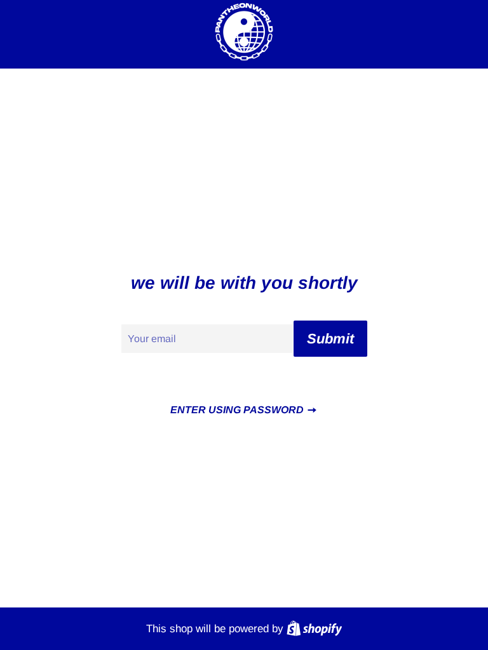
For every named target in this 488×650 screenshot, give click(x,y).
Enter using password (238, 409)
